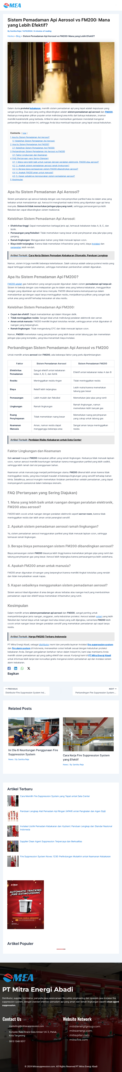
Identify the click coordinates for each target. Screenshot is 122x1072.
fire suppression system (100, 644)
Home (11, 36)
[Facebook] (9, 668)
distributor (44, 644)
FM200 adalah (15, 284)
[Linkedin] (15, 668)
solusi (99, 616)
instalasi (96, 243)
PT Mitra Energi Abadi (99, 655)
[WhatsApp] (22, 668)
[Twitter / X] (28, 668)
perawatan (16, 247)
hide (24, 133)
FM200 (109, 112)
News (10, 759)
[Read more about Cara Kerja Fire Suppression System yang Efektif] (88, 734)
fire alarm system (21, 648)
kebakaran (35, 108)
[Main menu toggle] (116, 5)
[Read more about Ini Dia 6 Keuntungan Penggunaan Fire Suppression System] (33, 731)
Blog (18, 36)
